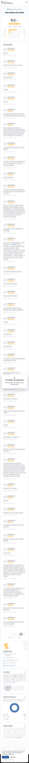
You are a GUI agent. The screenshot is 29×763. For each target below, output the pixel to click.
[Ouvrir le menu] (27, 2)
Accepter (5, 757)
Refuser (13, 757)
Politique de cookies (8, 759)
